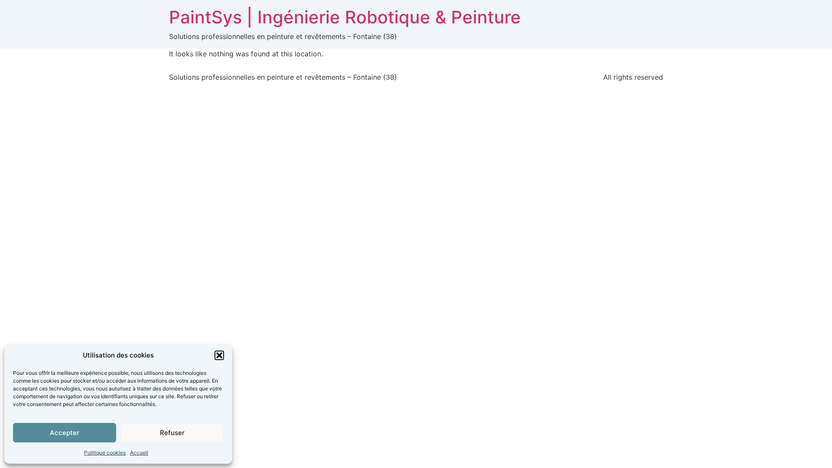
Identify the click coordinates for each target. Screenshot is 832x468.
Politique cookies (105, 452)
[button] (219, 355)
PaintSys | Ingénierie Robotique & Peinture (345, 17)
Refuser (172, 433)
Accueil (139, 452)
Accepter (64, 433)
